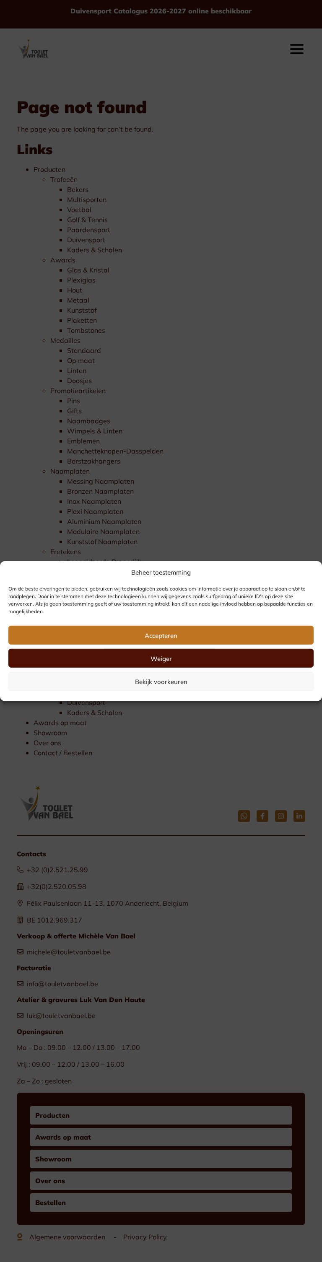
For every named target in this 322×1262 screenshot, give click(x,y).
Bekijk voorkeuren (161, 681)
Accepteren (161, 635)
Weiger (161, 658)
